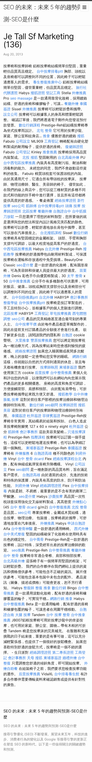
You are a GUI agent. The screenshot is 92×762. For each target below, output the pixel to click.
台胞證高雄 (43, 453)
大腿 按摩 (23, 614)
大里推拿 (22, 340)
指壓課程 (38, 437)
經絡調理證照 (50, 485)
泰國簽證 (19, 415)
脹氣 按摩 (11, 399)
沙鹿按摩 (55, 496)
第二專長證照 (63, 652)
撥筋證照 (38, 93)
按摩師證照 (68, 405)
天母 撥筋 (34, 658)
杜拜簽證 (34, 415)
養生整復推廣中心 (47, 82)
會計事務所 (79, 297)
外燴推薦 (79, 93)
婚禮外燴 (70, 658)
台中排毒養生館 (66, 674)
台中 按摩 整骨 (58, 614)
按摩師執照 (49, 367)
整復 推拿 (43, 588)
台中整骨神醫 (22, 528)
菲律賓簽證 (51, 415)
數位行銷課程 (29, 125)
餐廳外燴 (71, 103)
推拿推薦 (50, 152)
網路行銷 (79, 356)
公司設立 (23, 141)
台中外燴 (80, 394)
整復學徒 (10, 302)
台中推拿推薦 (19, 281)
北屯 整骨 (44, 130)
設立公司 (10, 114)
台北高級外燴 (68, 157)
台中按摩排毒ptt (50, 71)
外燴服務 (22, 453)
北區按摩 (29, 211)
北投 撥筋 (30, 157)
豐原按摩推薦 (41, 340)
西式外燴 (81, 528)
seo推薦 (18, 550)
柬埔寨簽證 (68, 367)
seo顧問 (51, 405)
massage (24, 98)
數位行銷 (80, 232)
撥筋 (80, 136)
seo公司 (18, 206)
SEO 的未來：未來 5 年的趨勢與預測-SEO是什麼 (45, 13)
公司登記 (23, 152)
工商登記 (51, 141)
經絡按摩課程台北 (67, 458)
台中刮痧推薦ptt (25, 297)
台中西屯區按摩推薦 (19, 163)
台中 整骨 (11, 555)
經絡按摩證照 (65, 200)
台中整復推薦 (60, 507)
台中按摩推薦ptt (32, 302)
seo (13, 98)
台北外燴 (52, 249)
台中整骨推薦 (61, 372)
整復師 (28, 588)
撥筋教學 (65, 394)
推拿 (46, 136)
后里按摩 (42, 372)
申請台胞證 (76, 523)
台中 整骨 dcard (30, 458)
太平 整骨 (74, 276)
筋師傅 (31, 206)
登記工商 (53, 93)
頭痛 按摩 (73, 206)
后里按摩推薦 (29, 674)
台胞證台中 (62, 211)
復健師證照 (74, 146)
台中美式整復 (14, 534)
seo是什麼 (25, 265)
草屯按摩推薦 (60, 313)
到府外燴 (22, 485)
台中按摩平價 (26, 324)
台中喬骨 (36, 539)
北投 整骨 (79, 507)
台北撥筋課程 (51, 232)
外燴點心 (79, 501)
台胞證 (67, 335)
